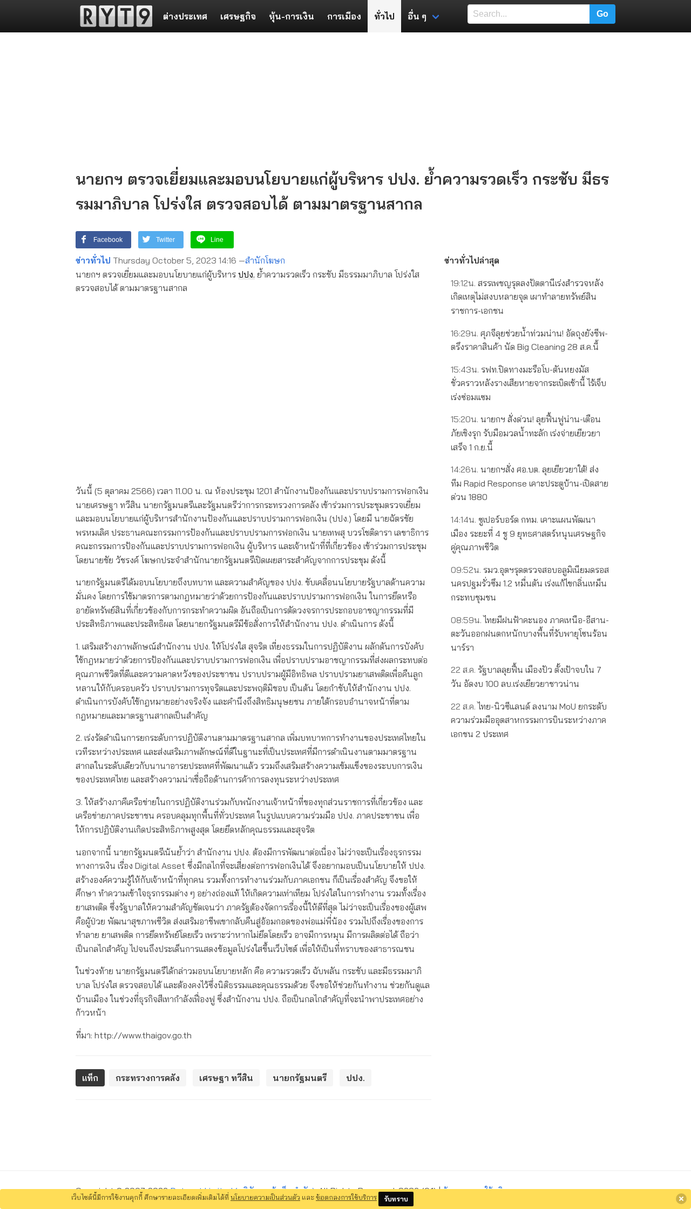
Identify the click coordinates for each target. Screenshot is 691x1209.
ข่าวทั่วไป (93, 260)
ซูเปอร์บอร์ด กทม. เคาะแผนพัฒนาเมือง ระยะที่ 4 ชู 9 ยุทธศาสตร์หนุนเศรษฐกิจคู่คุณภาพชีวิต (528, 533)
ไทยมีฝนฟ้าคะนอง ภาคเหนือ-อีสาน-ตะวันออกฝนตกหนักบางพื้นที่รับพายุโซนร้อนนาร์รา (530, 633)
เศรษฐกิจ (238, 16)
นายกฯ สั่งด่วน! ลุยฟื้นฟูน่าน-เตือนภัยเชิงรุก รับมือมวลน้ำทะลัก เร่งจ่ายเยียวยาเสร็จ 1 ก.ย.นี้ (526, 433)
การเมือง (344, 16)
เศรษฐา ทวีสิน (226, 1077)
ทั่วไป (384, 16)
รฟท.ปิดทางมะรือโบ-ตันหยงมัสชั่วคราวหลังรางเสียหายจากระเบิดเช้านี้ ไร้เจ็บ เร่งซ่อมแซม (528, 383)
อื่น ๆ (417, 16)
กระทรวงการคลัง (148, 1077)
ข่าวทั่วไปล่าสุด (471, 260)
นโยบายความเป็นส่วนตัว (265, 1197)
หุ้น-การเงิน (291, 16)
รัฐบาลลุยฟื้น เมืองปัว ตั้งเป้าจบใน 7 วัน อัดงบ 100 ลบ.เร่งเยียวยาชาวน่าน (526, 676)
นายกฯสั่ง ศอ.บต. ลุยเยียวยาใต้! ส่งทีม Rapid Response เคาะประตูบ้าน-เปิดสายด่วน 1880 (529, 483)
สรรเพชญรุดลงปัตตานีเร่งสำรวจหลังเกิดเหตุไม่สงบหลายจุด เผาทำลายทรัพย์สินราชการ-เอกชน (527, 297)
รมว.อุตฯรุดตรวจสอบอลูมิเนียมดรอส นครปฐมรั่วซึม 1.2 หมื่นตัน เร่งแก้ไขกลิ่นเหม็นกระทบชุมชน (530, 583)
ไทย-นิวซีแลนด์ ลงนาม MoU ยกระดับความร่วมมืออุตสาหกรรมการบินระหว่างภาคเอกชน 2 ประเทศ (529, 720)
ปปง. (246, 274)
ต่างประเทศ (185, 16)
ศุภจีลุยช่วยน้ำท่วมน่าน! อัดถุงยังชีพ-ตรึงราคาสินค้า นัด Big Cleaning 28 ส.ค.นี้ (529, 340)
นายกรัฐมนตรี (300, 1077)
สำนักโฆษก (265, 260)
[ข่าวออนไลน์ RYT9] (113, 16)
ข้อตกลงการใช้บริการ (346, 1197)
